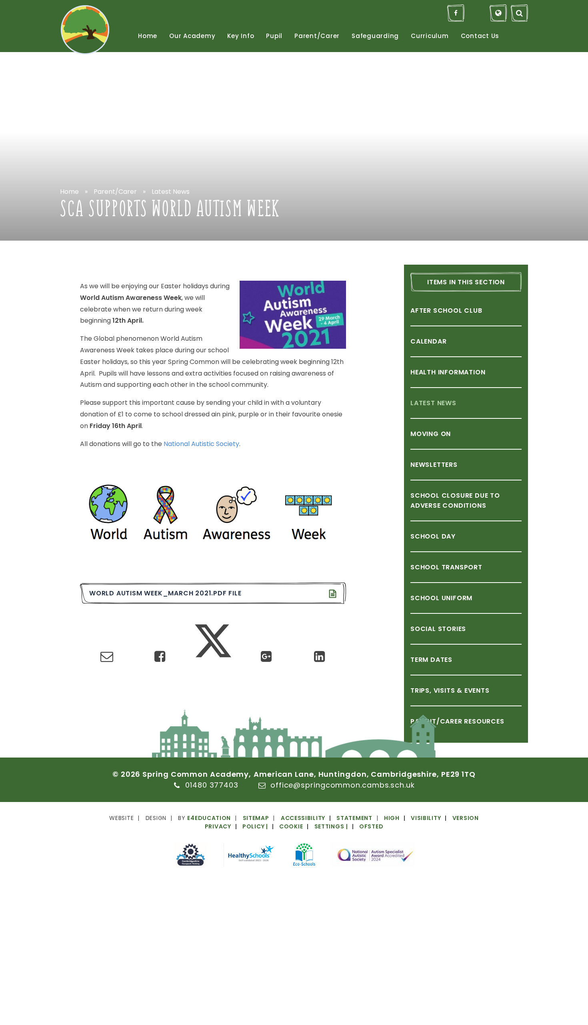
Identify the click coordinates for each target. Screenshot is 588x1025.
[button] (304, 826)
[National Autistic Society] (372, 856)
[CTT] (191, 856)
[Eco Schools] (304, 855)
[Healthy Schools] (250, 856)
